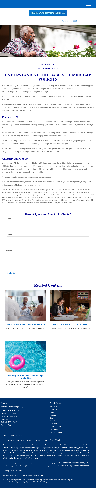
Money (53, 421)
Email (9, 234)
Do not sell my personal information (74, 466)
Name (9, 218)
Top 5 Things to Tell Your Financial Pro (25, 324)
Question (8, 250)
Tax (51, 418)
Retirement (54, 406)
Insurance (54, 415)
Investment (54, 409)
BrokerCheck (55, 440)
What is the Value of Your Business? (70, 324)
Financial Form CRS (15, 435)
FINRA (36, 475)
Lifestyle (53, 424)
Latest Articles (55, 426)
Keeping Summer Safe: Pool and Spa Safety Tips (26, 377)
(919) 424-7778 (71, 21)
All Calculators (56, 432)
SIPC (42, 475)
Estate (52, 412)
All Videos (54, 429)
